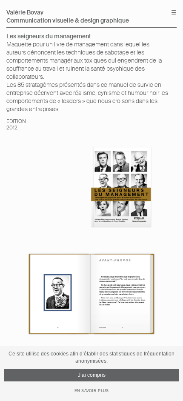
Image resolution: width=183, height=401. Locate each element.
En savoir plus (91, 391)
